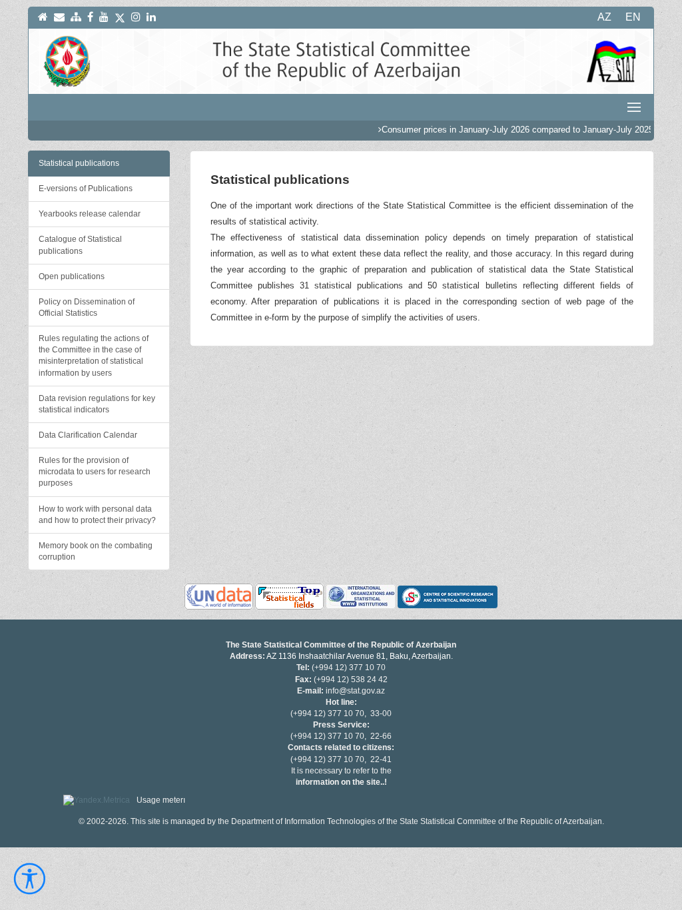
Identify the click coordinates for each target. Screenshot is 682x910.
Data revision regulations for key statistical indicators (97, 404)
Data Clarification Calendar (88, 435)
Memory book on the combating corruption (96, 551)
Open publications (72, 276)
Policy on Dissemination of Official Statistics (87, 307)
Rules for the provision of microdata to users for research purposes (95, 472)
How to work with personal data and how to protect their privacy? (97, 514)
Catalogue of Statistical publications (80, 244)
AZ (604, 17)
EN (633, 17)
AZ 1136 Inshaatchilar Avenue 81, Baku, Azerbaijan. (359, 656)
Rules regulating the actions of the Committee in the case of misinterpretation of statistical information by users (94, 355)
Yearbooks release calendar (90, 214)
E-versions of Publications (86, 188)
